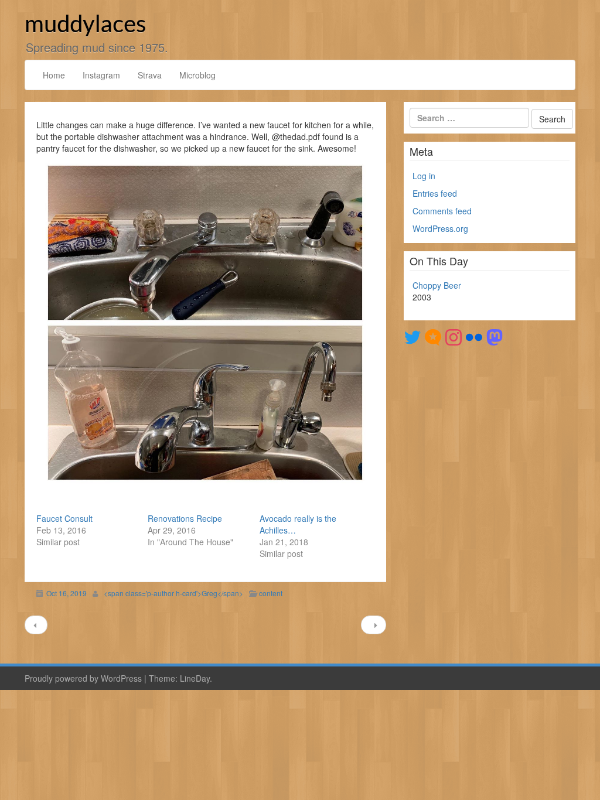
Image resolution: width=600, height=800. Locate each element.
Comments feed (442, 211)
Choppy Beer (436, 285)
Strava (150, 75)
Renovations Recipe (185, 518)
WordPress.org (440, 228)
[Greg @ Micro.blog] (433, 336)
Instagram (101, 75)
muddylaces (85, 25)
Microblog (197, 75)
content (270, 593)
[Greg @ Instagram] (453, 336)
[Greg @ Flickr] (474, 336)
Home (54, 75)
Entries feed (434, 193)
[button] (205, 323)
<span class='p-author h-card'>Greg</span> (173, 593)
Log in (423, 176)
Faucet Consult (64, 518)
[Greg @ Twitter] (412, 336)
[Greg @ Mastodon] (494, 336)
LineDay (195, 678)
